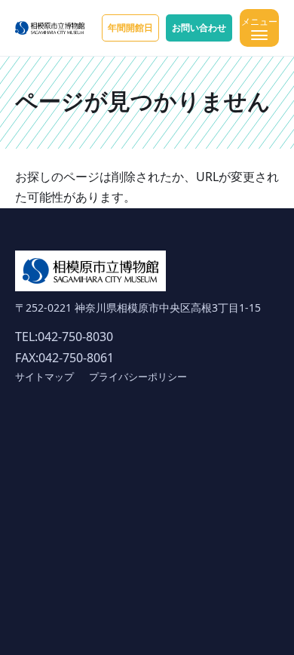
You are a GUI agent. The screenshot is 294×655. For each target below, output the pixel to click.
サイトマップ (44, 376)
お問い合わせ (199, 27)
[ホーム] (49, 27)
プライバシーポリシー (138, 376)
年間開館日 (130, 27)
